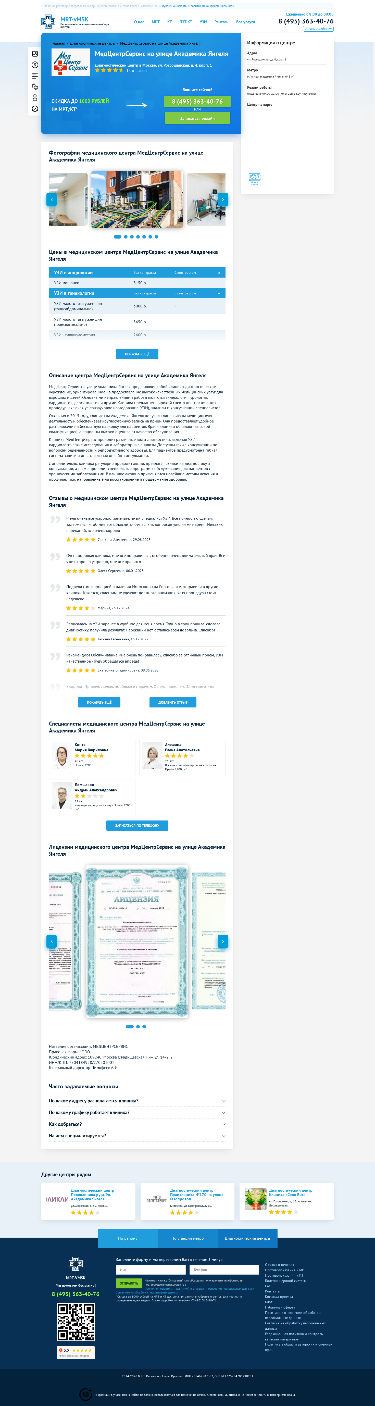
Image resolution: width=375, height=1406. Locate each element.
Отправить (129, 1283)
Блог (268, 1302)
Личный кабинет (318, 29)
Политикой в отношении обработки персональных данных (213, 1288)
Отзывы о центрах (279, 1264)
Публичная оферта (280, 1307)
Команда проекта (279, 1296)
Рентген (222, 21)
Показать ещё (137, 354)
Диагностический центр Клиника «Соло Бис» (290, 1192)
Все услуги (245, 21)
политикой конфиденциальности (212, 6)
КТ (169, 21)
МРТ (156, 21)
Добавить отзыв (173, 702)
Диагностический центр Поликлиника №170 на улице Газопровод (196, 1194)
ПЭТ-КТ (186, 21)
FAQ (268, 1286)
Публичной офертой (158, 1288)
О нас (139, 21)
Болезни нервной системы (286, 1280)
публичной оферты (174, 6)
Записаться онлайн (197, 118)
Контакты (272, 1291)
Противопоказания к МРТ (285, 1270)
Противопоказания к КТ (284, 1275)
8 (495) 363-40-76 (306, 21)
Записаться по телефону (137, 825)
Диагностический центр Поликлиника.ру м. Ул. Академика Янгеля (92, 1194)
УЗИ (203, 21)
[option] (137, 199)
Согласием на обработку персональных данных (147, 1292)
